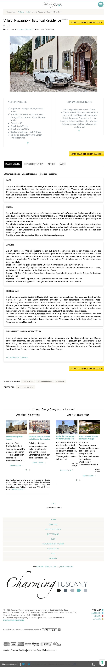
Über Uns (53, 525)
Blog (53, 539)
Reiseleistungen (53, 529)
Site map (53, 559)
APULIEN (97, 619)
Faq (53, 554)
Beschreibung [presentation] (12, 164)
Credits (6, 650)
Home (53, 520)
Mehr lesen (15, 466)
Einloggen (6, 664)
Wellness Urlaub (25, 387)
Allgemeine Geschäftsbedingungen (41, 650)
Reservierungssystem (53, 544)
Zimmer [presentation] (51, 164)
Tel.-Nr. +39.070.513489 (43, 30)
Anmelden (15, 664)
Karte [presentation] (62, 164)
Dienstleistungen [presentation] (33, 164)
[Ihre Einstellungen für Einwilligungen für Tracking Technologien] (102, 662)
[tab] (13, 164)
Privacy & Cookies (18, 650)
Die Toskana (53, 534)
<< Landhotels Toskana (17, 358)
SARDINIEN (96, 613)
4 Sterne (60, 382)
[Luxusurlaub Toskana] (55, 4)
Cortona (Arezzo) (25, 30)
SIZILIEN (97, 616)
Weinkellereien (45, 382)
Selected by (53, 549)
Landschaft (28, 382)
